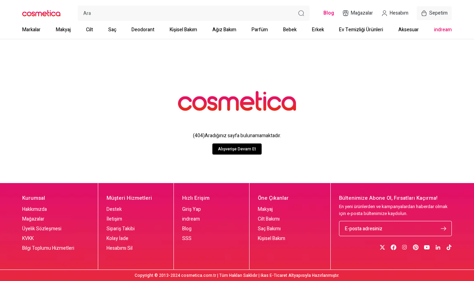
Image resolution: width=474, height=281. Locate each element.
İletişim (114, 219)
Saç (112, 29)
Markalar (31, 29)
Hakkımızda (34, 209)
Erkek (318, 29)
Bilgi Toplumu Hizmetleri (48, 248)
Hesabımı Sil (120, 248)
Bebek (290, 29)
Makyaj (63, 29)
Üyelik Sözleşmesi (41, 228)
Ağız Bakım (224, 29)
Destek (114, 209)
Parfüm (260, 29)
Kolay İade (117, 238)
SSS (187, 238)
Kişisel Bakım (183, 29)
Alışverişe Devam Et (237, 149)
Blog (187, 228)
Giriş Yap (191, 209)
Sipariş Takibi (121, 228)
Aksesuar (408, 29)
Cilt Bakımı (269, 219)
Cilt (89, 29)
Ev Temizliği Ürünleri (361, 29)
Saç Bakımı (269, 228)
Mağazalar (33, 219)
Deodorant (143, 29)
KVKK (28, 238)
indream (443, 29)
